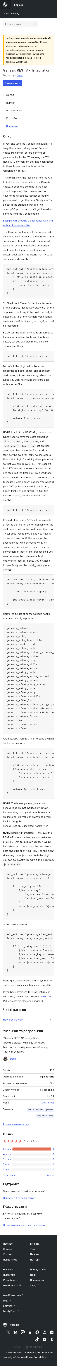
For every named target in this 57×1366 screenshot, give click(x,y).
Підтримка (12, 126)
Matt (7, 1300)
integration (42, 1116)
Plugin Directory (11, 13)
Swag (34, 1285)
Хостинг (8, 1254)
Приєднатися (38, 1269)
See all (50, 1175)
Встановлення (14, 110)
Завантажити (12, 83)
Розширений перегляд (16, 1124)
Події (33, 1274)
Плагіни (34, 1254)
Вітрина (34, 1243)
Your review (9, 1175)
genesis (49, 1110)
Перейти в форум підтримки (19, 1197)
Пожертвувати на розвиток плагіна (24, 1225)
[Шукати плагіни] (35, 24)
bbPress (9, 1305)
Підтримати (38, 1280)
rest (51, 1116)
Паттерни (35, 1259)
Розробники (10, 1280)
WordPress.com (13, 1295)
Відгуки (10, 102)
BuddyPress (11, 1311)
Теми (33, 1249)
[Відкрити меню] (52, 4)
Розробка (11, 118)
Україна (14, 1324)
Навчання (8, 1269)
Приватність (10, 1259)
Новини (7, 1249)
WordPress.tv (12, 1285)
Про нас (8, 1243)
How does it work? (13, 1019)
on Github (45, 996)
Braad (20, 75)
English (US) (48, 1102)
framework (38, 1110)
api (29, 1110)
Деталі (10, 94)
